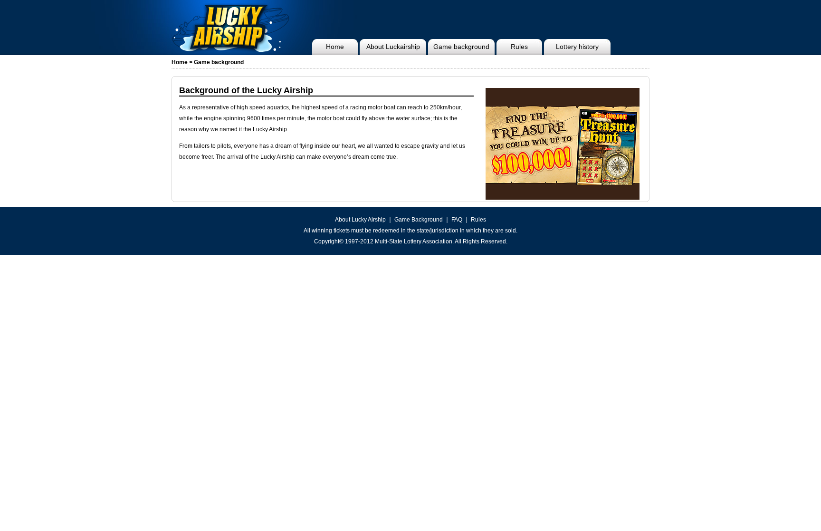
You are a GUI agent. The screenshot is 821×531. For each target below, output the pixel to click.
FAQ (456, 219)
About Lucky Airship (360, 219)
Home (335, 46)
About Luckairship (393, 46)
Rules (519, 46)
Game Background (418, 219)
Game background (461, 46)
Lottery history (577, 46)
